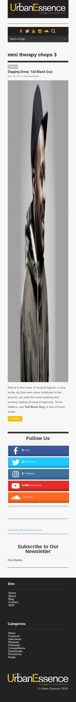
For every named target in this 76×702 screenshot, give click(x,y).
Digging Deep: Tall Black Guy (30, 71)
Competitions (16, 648)
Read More (15, 418)
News (11, 633)
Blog (11, 599)
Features (13, 66)
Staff (11, 605)
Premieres (14, 654)
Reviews (13, 642)
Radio (12, 657)
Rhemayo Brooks (31, 76)
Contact (13, 602)
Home (12, 593)
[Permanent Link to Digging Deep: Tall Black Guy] (38, 231)
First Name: (15, 560)
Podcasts (14, 645)
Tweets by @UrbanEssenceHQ (25, 530)
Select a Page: (17, 39)
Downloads (15, 651)
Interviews (14, 639)
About (12, 596)
